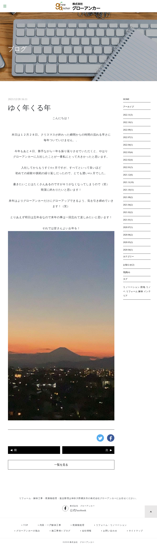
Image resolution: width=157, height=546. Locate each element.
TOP (25, 525)
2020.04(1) (128, 250)
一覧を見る (61, 464)
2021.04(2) (128, 205)
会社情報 (87, 531)
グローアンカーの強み (28, 531)
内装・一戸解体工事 (50, 525)
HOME (126, 99)
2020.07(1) (128, 227)
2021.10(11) (128, 190)
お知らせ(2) (128, 265)
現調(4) (126, 272)
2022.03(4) (128, 152)
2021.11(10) (128, 182)
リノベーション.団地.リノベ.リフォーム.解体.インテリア (137, 291)
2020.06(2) (128, 235)
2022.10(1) (128, 122)
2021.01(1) (128, 220)
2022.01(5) (128, 167)
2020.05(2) (128, 242)
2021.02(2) (128, 212)
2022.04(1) (128, 145)
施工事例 (56, 531)
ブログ (67, 531)
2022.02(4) (128, 160)
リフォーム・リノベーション (111, 525)
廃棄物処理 (78, 525)
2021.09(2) (128, 197)
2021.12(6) (128, 175)
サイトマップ (136, 531)
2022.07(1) (128, 137)
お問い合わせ (110, 531)
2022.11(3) (128, 115)
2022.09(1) (128, 130)
